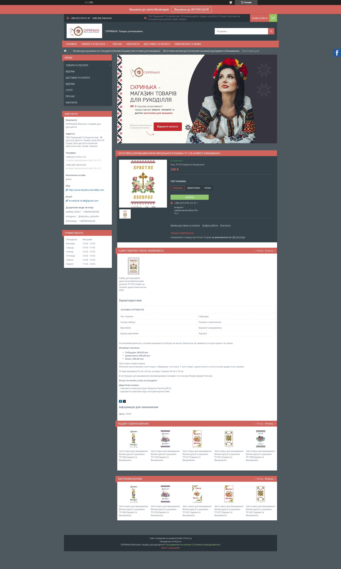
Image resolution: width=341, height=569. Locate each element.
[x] (124, 402)
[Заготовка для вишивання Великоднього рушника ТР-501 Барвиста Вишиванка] (197, 494)
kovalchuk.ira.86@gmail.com (83, 200)
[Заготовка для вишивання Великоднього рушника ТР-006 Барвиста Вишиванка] (133, 439)
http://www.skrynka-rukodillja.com (86, 190)
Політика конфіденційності (206, 544)
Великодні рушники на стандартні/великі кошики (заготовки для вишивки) (116, 51)
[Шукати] (271, 31)
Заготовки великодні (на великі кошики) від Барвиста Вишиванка (201, 51)
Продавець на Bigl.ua (170, 541)
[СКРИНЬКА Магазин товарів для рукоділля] (84, 31)
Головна (71, 43)
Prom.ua (187, 538)
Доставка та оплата (157, 43)
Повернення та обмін (187, 43)
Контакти (133, 43)
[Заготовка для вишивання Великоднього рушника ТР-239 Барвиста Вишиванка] (165, 439)
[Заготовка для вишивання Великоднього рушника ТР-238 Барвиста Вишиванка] (260, 439)
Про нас (117, 43)
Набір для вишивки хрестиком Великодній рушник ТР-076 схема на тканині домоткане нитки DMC (132, 284)
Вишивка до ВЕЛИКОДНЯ (191, 9)
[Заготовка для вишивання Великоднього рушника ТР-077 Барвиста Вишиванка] (197, 439)
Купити (189, 197)
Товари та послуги (93, 43)
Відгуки (70, 71)
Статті (69, 90)
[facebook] (120, 402)
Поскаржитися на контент (179, 544)
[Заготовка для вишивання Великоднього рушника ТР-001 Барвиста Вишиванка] (228, 439)
